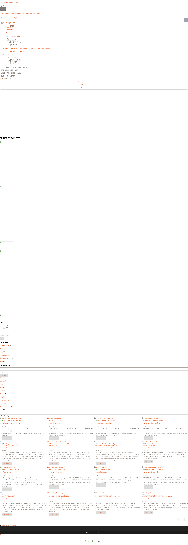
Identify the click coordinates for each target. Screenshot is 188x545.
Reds (1, 390)
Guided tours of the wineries (7, 349)
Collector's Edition (4, 345)
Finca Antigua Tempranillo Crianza (151, 498)
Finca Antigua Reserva (7, 498)
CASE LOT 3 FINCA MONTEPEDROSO (11, 423)
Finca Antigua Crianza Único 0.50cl (57, 447)
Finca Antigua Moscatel (101, 472)
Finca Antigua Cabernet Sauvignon (151, 423)
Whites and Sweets (5, 406)
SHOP (22, 52)
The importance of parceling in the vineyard (12, 18)
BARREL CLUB (24, 48)
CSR (32, 48)
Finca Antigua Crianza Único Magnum (105, 447)
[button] (186, 20)
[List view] (1, 413)
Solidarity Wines (4, 355)
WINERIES (14, 48)
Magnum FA (102, 422)
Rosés (1, 397)
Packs (1, 352)
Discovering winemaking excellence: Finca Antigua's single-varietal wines (20, 13)
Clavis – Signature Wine (54, 423)
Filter (4, 375)
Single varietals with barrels (7, 400)
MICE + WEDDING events (43, 48)
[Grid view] (0, 413)
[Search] (2, 338)
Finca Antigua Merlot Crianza (55, 472)
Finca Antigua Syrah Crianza (102, 498)
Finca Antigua (51, 422)
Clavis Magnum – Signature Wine (104, 423)
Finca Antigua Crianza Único (8, 447)
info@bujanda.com (12, 28)
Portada (2, 78)
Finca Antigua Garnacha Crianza (151, 447)
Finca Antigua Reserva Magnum (56, 498)
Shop (7, 32)
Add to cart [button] (6, 438)
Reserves (2, 394)
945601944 (10, 29)
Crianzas (2, 377)
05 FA (50, 445)
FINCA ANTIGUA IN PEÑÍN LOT (9, 472)
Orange (2, 384)
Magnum (2, 381)
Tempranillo (3, 403)
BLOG (3, 52)
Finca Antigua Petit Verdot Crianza (151, 472)
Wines (1, 361)
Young (1, 410)
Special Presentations (5, 358)
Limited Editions (58, 422)
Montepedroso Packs (6, 422)
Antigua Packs (5, 471)
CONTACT (13, 52)
